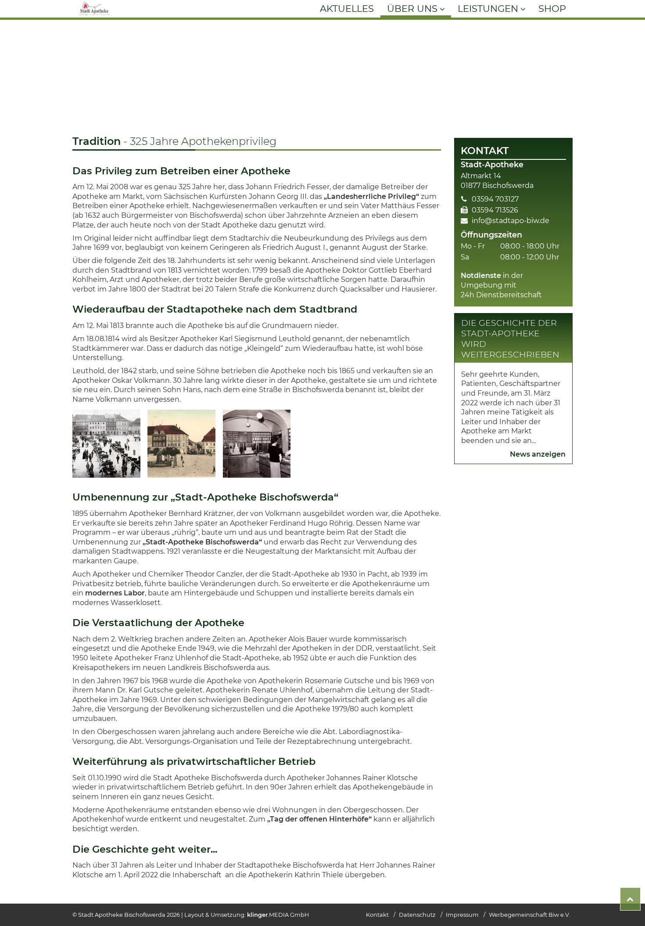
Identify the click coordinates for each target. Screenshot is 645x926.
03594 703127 (495, 199)
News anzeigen (538, 454)
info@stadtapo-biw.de (510, 220)
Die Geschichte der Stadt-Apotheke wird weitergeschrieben (510, 338)
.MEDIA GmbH (278, 915)
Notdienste (481, 275)
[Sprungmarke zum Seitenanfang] (630, 899)
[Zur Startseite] (94, 15)
